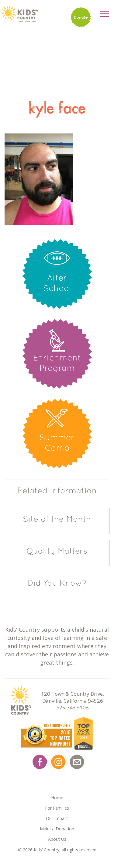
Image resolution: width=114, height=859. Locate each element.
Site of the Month (57, 519)
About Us (57, 839)
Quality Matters (56, 551)
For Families (57, 808)
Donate (81, 17)
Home (57, 797)
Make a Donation (57, 829)
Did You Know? (57, 582)
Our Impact (57, 818)
